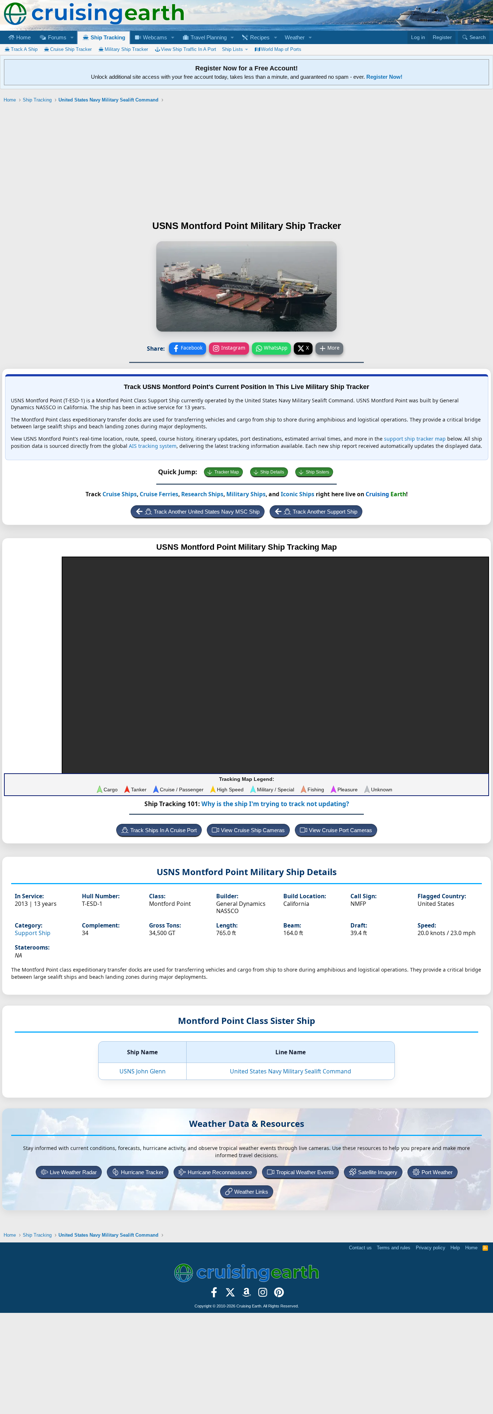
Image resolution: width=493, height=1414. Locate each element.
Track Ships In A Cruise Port (163, 830)
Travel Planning (208, 37)
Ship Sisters (317, 472)
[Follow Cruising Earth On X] (230, 1295)
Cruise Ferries (159, 494)
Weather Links (251, 1192)
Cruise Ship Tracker (71, 49)
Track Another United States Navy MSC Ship (206, 512)
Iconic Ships (297, 494)
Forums (56, 37)
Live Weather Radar (73, 1172)
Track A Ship (24, 49)
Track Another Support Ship (325, 512)
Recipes (259, 37)
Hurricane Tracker (142, 1172)
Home (23, 37)
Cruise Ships (119, 494)
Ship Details (272, 472)
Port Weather (437, 1172)
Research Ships (202, 494)
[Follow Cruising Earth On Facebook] (214, 1295)
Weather (295, 37)
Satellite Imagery (377, 1172)
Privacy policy (430, 1247)
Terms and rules (393, 1247)
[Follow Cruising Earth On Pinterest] (279, 1295)
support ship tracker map (415, 438)
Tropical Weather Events (305, 1172)
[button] (72, 37)
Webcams (154, 37)
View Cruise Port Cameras (340, 830)
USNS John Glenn (142, 1071)
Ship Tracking (107, 37)
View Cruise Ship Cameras (253, 830)
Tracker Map (226, 472)
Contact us (360, 1247)
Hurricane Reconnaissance (220, 1172)
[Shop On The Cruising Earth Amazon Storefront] (247, 1295)
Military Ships (246, 494)
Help (455, 1247)
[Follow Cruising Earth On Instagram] (262, 1295)
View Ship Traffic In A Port (188, 49)
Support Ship (33, 933)
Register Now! (384, 77)
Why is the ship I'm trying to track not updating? (275, 804)
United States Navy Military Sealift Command (290, 1071)
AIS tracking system (152, 445)
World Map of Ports (281, 49)
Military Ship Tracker (126, 49)
